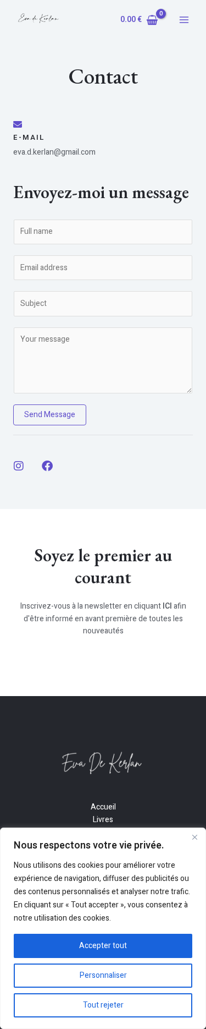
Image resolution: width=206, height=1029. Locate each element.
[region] (103, 928)
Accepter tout (103, 945)
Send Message (49, 414)
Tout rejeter (103, 1005)
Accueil (103, 807)
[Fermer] (194, 837)
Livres (103, 819)
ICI (167, 606)
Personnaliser (103, 975)
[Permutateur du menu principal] (184, 20)
